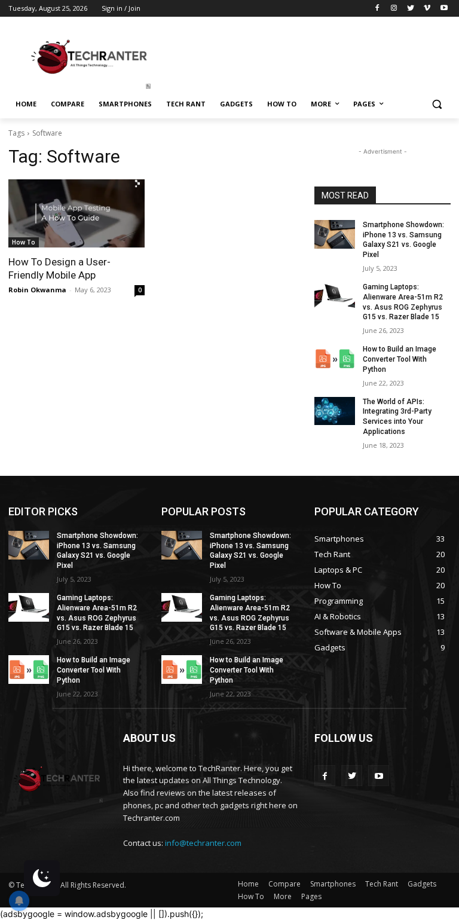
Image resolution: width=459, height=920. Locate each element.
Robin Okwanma (37, 289)
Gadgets (422, 884)
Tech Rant (381, 884)
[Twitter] (411, 9)
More (283, 896)
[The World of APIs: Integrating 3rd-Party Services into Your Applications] (334, 411)
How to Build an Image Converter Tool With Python (399, 359)
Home (248, 884)
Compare (284, 884)
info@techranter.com (203, 843)
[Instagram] (394, 9)
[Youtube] (444, 9)
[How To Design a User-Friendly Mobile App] (76, 213)
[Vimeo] (427, 9)
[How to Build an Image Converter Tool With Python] (334, 358)
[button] (437, 104)
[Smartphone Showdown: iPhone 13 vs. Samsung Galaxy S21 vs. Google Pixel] (334, 234)
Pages (311, 896)
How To (23, 242)
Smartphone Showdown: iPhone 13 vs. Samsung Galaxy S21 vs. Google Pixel (403, 240)
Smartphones (333, 884)
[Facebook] (377, 9)
